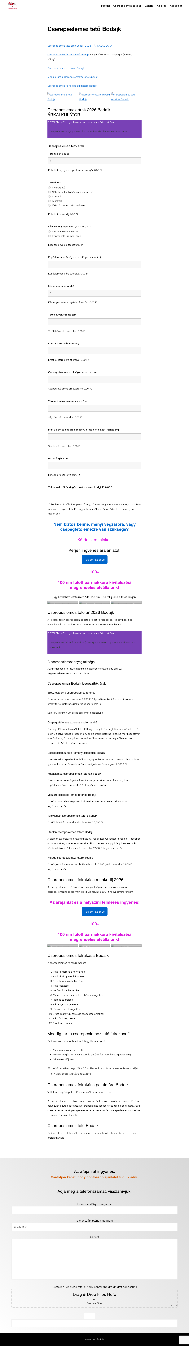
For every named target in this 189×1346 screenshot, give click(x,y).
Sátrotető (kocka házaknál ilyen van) (72, 192)
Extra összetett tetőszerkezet (69, 205)
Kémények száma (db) (61, 286)
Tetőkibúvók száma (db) (62, 314)
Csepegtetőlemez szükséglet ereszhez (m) (72, 372)
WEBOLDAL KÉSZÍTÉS (94, 1339)
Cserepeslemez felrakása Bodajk (66, 68)
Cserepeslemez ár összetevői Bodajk (68, 54)
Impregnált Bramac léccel (67, 236)
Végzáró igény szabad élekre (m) (67, 401)
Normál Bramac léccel (65, 231)
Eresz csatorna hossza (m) (63, 343)
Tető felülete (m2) (58, 153)
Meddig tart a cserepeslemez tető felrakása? (72, 76)
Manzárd (57, 201)
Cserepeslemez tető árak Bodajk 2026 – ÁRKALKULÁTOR (80, 45)
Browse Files (94, 1303)
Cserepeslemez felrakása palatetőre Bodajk (72, 85)
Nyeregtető (58, 187)
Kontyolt (57, 196)
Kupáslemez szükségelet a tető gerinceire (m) (74, 257)
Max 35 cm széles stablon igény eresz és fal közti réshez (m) (83, 429)
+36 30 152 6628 (94, 559)
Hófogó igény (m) (58, 458)
